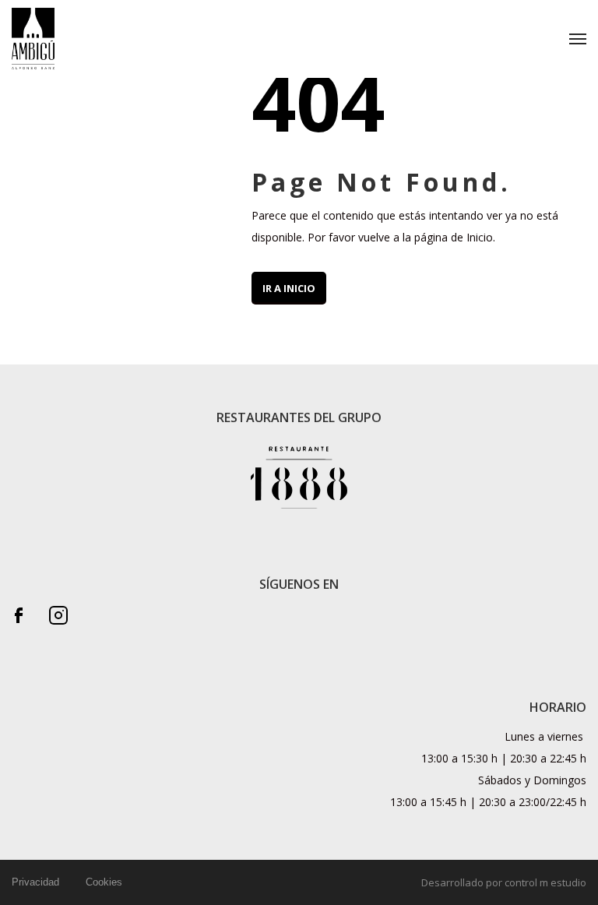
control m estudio (545, 882)
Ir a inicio (288, 288)
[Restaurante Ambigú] (33, 39)
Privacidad (35, 882)
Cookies (104, 882)
